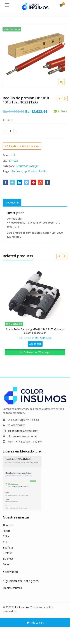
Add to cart (37, 622)
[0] (61, 5)
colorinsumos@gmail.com (23, 430)
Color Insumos (20, 607)
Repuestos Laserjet (27, 166)
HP (13, 155)
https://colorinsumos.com (23, 436)
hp (25, 171)
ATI (5, 542)
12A (12, 171)
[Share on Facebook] (5, 182)
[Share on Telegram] (26, 182)
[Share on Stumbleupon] (40, 182)
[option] (35, 56)
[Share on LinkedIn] (19, 182)
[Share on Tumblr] (47, 182)
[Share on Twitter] (12, 182)
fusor (19, 171)
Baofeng (8, 547)
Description (12, 202)
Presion (32, 171)
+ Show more (10, 571)
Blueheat (8, 558)
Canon (6, 564)
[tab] (12, 203)
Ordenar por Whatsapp (37, 352)
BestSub (7, 553)
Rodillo (42, 171)
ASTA (6, 536)
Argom (7, 530)
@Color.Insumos (12, 588)
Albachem (8, 525)
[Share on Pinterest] (33, 182)
